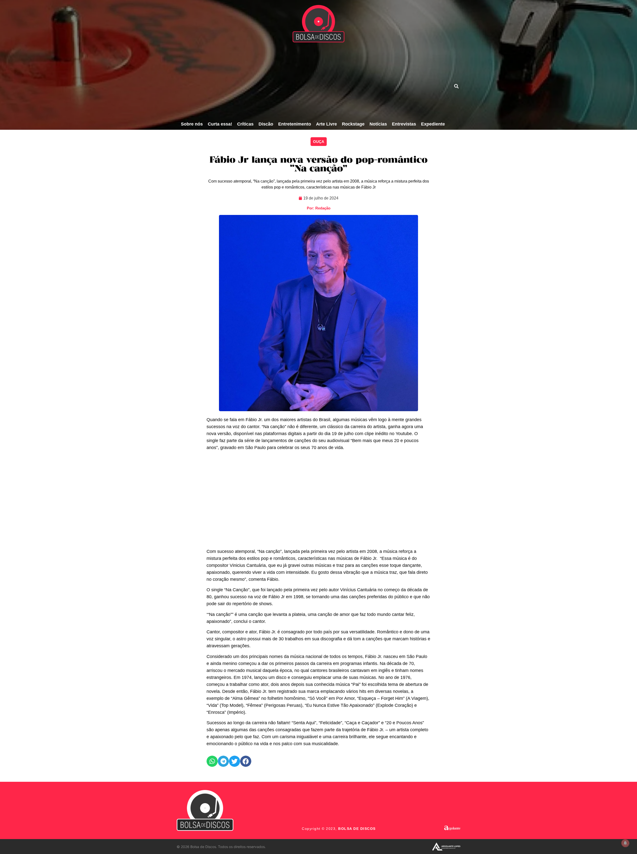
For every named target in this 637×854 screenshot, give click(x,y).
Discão (266, 124)
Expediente (433, 124)
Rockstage (353, 124)
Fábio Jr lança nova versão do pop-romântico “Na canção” (318, 164)
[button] (456, 86)
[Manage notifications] (625, 843)
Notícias (378, 124)
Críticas (245, 124)
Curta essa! (220, 124)
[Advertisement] (313, 81)
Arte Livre (326, 124)
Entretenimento (294, 124)
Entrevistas (404, 124)
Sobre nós (192, 124)
